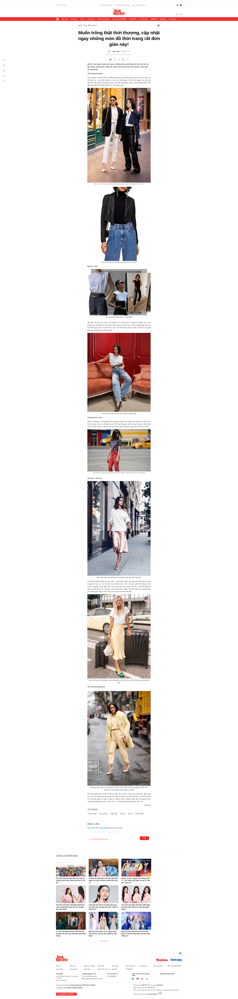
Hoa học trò (62, 958)
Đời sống (65, 19)
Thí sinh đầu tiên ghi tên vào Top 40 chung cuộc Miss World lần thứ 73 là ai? (70, 880)
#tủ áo (130, 814)
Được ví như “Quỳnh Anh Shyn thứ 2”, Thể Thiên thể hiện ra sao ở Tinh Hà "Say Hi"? (135, 880)
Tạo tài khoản (103, 828)
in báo (123, 59)
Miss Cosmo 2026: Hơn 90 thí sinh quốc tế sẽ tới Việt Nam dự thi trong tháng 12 (135, 933)
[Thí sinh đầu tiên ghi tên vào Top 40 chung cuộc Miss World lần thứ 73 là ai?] (71, 868)
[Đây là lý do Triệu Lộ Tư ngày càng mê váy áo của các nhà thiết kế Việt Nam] (103, 921)
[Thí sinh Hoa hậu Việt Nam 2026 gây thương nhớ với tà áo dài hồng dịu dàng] (136, 894)
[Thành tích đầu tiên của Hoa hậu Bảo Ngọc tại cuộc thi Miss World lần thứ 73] (103, 868)
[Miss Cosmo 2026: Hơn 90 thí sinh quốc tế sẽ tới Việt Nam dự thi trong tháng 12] (136, 921)
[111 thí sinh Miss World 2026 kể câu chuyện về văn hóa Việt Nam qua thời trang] (71, 921)
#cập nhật (113, 814)
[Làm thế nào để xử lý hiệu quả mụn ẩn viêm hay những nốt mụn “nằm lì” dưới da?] (103, 894)
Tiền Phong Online (106, 5)
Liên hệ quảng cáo (89, 974)
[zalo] (148, 978)
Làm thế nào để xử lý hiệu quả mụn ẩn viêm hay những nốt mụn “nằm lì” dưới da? (103, 907)
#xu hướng (103, 814)
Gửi (144, 838)
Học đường (91, 19)
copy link (119, 59)
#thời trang (92, 814)
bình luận (127, 59)
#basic (122, 814)
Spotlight (163, 19)
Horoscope (172, 19)
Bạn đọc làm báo (67, 994)
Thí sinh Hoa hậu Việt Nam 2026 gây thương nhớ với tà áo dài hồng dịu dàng (135, 907)
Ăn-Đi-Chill (132, 19)
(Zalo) (95, 976)
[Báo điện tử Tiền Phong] (162, 960)
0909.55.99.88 (88, 976)
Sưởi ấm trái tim (130, 966)
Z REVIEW (154, 19)
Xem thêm (180, 19)
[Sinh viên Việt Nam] (176, 960)
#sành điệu (139, 814)
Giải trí (82, 19)
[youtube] (181, 5)
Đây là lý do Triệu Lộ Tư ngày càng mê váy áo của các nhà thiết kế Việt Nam (103, 933)
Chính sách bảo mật (167, 974)
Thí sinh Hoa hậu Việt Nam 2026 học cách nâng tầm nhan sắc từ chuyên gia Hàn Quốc (70, 907)
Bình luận (4, 76)
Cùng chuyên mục (67, 856)
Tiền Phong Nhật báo (122, 5)
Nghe (4, 60)
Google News (158, 25)
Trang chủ (57, 19)
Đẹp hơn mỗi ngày (104, 19)
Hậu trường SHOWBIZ (119, 19)
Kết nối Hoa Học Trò (104, 969)
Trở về (4, 81)
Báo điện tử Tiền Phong (119, 12)
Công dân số (73, 969)
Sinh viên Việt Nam (138, 5)
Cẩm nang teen (158, 966)
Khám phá (74, 19)
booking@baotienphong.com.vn (93, 978)
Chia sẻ (4, 65)
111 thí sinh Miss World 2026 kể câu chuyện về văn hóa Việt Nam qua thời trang (71, 933)
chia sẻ (110, 59)
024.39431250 (62, 980)
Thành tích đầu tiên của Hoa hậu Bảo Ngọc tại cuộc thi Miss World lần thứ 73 (103, 880)
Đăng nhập (91, 828)
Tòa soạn (59, 974)
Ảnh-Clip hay (143, 19)
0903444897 (112, 976)
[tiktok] (143, 979)
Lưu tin (4, 70)
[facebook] (177, 5)
